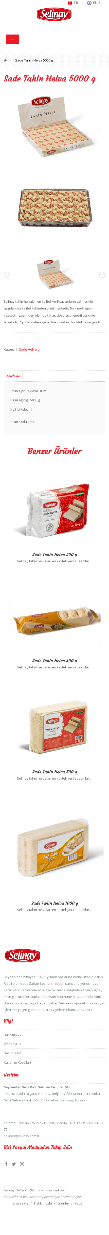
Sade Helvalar (30, 349)
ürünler (63, 1203)
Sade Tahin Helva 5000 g (34, 60)
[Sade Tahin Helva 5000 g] (54, 126)
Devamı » (85, 1009)
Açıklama (13, 376)
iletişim (80, 1203)
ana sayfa (20, 1203)
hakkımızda (13, 1034)
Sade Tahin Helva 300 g (54, 660)
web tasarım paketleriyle (41, 1196)
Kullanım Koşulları (17, 1062)
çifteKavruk (12, 1043)
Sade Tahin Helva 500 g (54, 554)
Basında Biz (13, 1053)
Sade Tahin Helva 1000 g (54, 903)
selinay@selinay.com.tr (21, 1136)
